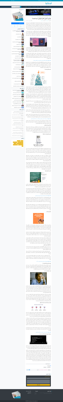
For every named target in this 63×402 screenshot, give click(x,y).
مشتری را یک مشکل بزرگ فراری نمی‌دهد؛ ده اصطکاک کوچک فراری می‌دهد (18, 113)
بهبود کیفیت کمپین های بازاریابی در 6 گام (42, 261)
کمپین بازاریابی (39, 29)
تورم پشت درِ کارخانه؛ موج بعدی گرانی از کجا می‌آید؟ (18, 123)
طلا (14, 25)
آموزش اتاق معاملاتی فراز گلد (20, 142)
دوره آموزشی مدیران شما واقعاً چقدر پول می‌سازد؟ (18, 111)
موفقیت (49, 33)
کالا (14, 26)
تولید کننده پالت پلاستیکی (20, 144)
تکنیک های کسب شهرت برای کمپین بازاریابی (41, 332)
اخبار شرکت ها (34, 6)
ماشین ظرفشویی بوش (15, 142)
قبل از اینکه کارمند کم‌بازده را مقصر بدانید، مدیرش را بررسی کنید (17, 134)
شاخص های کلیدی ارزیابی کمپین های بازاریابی (41, 195)
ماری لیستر (47, 20)
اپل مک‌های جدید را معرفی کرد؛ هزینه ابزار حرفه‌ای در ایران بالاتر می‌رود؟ (17, 115)
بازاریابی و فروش (48, 367)
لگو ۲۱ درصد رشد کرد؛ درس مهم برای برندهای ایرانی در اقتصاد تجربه (18, 120)
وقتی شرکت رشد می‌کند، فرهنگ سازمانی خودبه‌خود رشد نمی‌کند (18, 130)
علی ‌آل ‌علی (42, 20)
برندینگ (38, 6)
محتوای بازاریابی (33, 22)
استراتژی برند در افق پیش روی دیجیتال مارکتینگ (18, 122)
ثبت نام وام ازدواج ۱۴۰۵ (15, 144)
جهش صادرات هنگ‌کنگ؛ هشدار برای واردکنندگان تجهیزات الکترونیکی (17, 118)
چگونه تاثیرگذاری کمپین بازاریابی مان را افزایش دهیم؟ (40, 60)
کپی (37, 369)
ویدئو (35, 393)
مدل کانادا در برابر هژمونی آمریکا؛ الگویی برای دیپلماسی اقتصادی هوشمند (18, 128)
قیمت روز (26, 6)
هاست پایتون (15, 143)
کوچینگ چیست (18, 140)
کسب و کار (44, 6)
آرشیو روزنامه (29, 6)
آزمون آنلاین (22, 140)
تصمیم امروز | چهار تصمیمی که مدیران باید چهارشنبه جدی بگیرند (17, 125)
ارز (20, 25)
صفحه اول (50, 6)
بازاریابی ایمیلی (29, 95)
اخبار (47, 6)
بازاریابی (41, 6)
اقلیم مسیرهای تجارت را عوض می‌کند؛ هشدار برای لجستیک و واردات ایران (17, 136)
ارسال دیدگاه (38, 384)
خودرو (20, 26)
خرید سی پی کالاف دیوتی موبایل (20, 143)
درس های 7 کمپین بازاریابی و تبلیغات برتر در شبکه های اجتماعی (39, 118)
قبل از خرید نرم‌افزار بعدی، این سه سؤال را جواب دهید (18, 132)
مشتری (40, 22)
